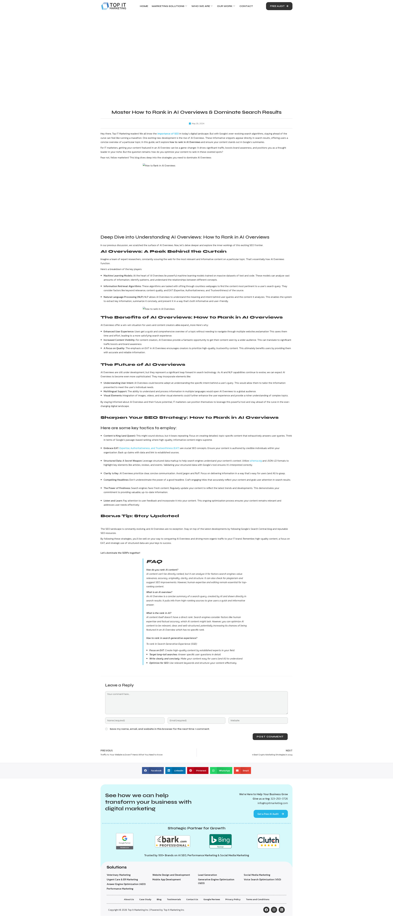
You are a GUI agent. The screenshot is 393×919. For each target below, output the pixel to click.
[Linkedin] (282, 910)
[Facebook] (266, 910)
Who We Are (200, 6)
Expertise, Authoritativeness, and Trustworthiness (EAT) (149, 448)
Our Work (224, 6)
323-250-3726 (279, 799)
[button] (153, 770)
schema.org (256, 460)
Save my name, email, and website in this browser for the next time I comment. (160, 728)
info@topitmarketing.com (273, 803)
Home (144, 6)
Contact (246, 6)
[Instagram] (274, 910)
